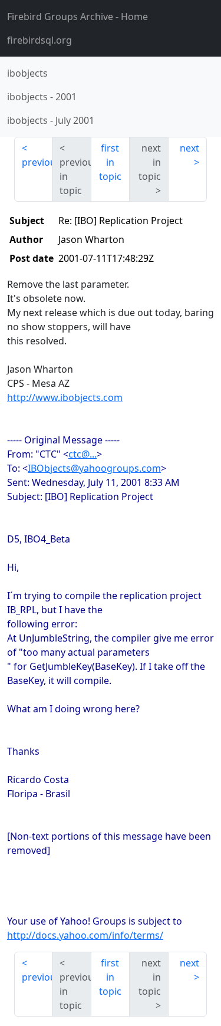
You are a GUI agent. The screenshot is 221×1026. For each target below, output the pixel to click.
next (189, 148)
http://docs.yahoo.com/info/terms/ (85, 935)
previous (37, 162)
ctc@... (82, 454)
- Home (77, 16)
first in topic (110, 162)
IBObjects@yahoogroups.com (94, 468)
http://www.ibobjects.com (65, 397)
